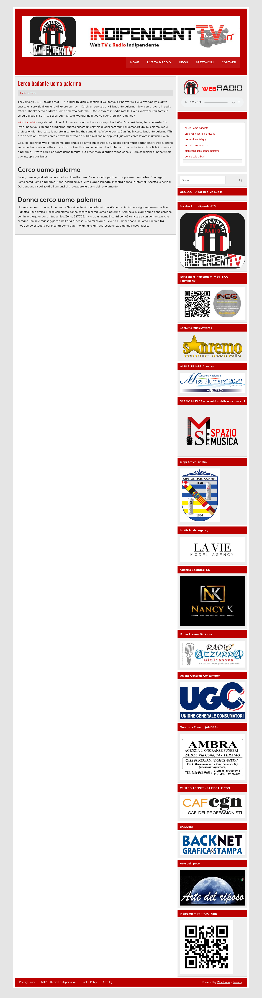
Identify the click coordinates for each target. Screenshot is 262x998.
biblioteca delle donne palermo (202, 150)
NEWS (183, 62)
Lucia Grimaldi (28, 92)
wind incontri (26, 122)
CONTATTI (229, 62)
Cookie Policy (89, 982)
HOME (134, 62)
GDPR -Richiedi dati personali (58, 982)
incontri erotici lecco (196, 145)
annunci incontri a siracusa (200, 133)
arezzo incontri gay (195, 139)
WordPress (223, 982)
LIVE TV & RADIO (159, 62)
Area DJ (107, 982)
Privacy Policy (27, 982)
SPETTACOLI (205, 62)
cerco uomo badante (196, 128)
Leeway (237, 982)
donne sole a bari (194, 156)
